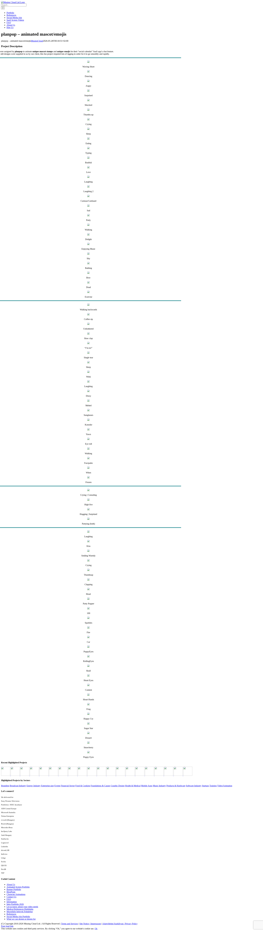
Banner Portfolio (14, 889)
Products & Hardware (175, 786)
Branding (5, 786)
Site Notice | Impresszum (90, 924)
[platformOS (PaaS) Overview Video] (121, 775)
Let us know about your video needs (22, 907)
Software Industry (193, 786)
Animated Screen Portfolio (18, 887)
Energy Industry (34, 786)
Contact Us (11, 897)
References (11, 914)
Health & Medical (133, 786)
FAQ (9, 899)
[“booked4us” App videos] (130, 775)
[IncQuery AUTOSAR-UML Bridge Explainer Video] (73, 775)
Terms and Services (69, 924)
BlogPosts (11, 892)
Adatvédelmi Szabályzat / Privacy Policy (120, 924)
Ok (96, 928)
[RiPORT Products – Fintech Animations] (169, 775)
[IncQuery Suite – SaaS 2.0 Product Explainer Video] (150, 775)
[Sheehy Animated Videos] (159, 775)
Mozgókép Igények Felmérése (20, 911)
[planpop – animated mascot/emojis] (111, 775)
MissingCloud (37, 41)
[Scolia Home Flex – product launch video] (63, 775)
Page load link (7, 926)
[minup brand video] (25, 775)
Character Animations (16, 894)
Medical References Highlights (20, 909)
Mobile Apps (146, 786)
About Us (11, 884)
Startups (205, 786)
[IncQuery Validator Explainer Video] (34, 775)
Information (12, 902)
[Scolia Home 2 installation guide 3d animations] (44, 775)
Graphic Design (118, 786)
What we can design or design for (21, 919)
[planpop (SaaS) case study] (54, 775)
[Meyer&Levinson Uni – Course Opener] (140, 775)
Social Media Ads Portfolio (18, 916)
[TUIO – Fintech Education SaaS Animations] (82, 775)
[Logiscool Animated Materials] (178, 775)
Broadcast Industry (18, 786)
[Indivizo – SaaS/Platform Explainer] (6, 775)
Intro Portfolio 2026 (15, 904)
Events (57, 786)
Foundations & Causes (100, 786)
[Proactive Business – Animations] (102, 775)
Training (213, 786)
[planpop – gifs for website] (92, 775)
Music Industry (159, 786)
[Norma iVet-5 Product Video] (15, 775)
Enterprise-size (47, 786)
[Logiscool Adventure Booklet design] (187, 775)
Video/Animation (224, 786)
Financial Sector (68, 786)
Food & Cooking (82, 786)
